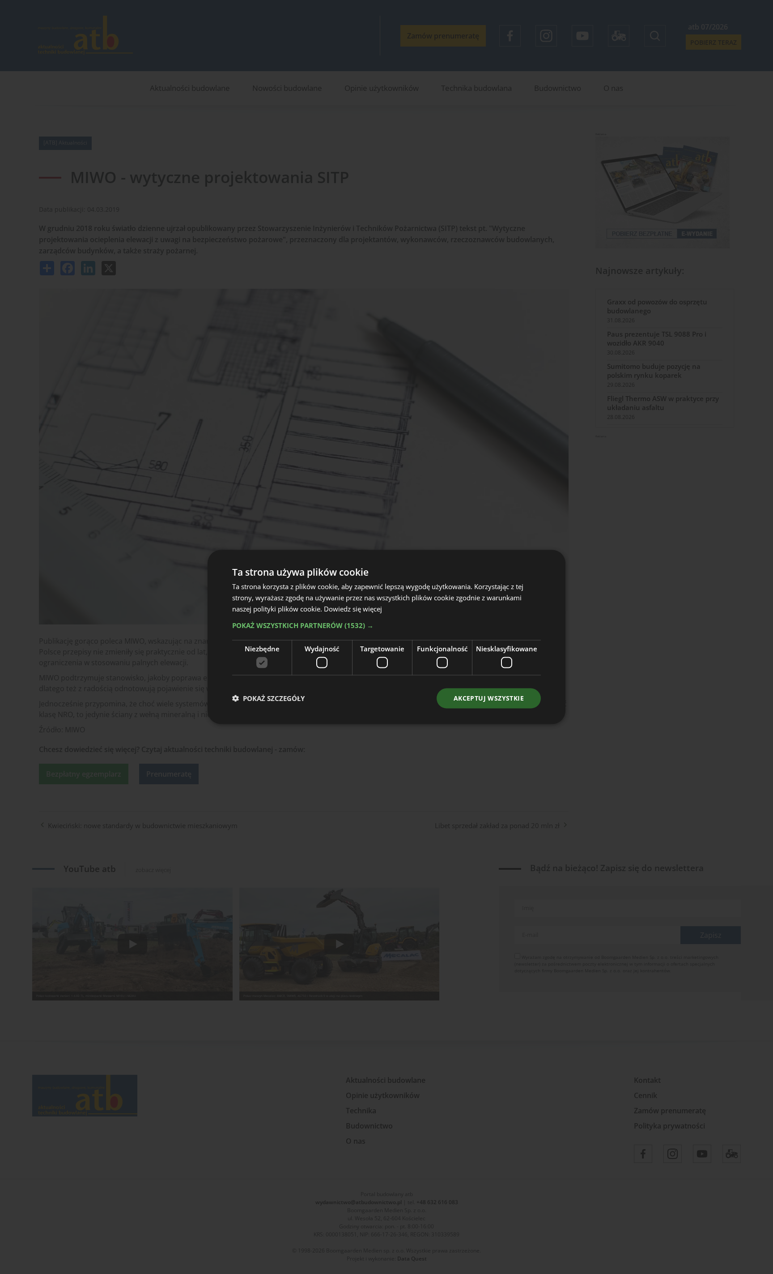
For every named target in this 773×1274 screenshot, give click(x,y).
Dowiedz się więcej (353, 608)
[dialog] (386, 637)
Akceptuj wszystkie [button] (489, 698)
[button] (386, 625)
